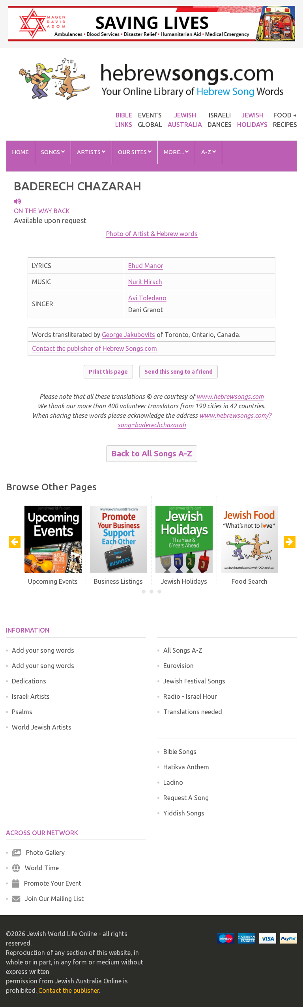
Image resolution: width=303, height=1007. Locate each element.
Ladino (173, 782)
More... (174, 152)
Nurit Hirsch (145, 281)
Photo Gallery (43, 852)
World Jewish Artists (41, 727)
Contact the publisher (68, 990)
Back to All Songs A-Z (151, 453)
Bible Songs (179, 751)
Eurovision (178, 665)
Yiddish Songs (183, 813)
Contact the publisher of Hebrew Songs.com (94, 348)
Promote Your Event (50, 883)
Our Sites (133, 152)
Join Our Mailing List (52, 898)
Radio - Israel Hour (190, 696)
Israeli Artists (31, 696)
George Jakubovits (128, 334)
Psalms (22, 711)
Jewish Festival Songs (194, 681)
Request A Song (186, 797)
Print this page (108, 372)
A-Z (206, 152)
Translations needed (192, 711)
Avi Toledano (147, 298)
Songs (51, 152)
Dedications (29, 681)
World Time (39, 867)
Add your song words (43, 650)
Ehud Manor (145, 265)
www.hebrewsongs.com (230, 396)
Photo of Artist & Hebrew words (152, 233)
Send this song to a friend (178, 372)
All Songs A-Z (182, 650)
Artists (89, 152)
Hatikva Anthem (186, 767)
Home (20, 152)
